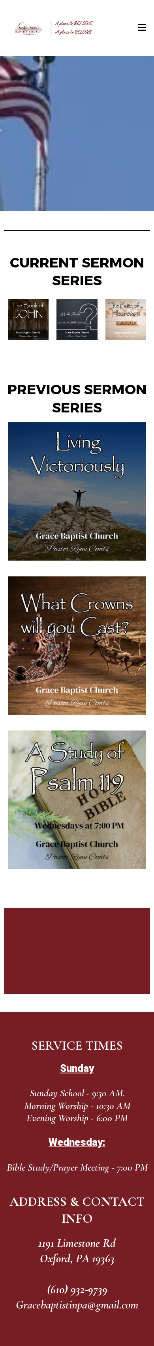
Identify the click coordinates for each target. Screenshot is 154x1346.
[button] (141, 28)
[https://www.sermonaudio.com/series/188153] (77, 491)
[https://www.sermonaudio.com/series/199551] (76, 319)
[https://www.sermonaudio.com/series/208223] (125, 319)
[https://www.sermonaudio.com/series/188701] (77, 799)
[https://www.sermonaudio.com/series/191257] (77, 645)
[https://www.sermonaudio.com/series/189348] (28, 319)
